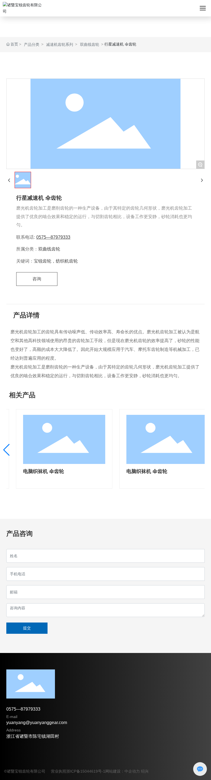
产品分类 (31, 44)
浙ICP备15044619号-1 (85, 771)
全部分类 (105, 65)
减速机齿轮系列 (59, 44)
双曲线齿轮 (89, 44)
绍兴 (145, 771)
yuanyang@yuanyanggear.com (36, 722)
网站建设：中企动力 (122, 771)
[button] (6, 450)
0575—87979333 (53, 237)
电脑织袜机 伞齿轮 (43, 471)
